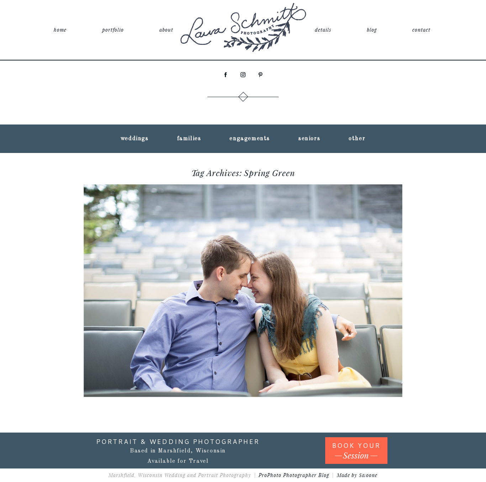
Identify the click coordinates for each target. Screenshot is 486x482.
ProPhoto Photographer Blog (294, 475)
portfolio (113, 29)
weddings (135, 139)
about (166, 29)
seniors (309, 139)
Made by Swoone (357, 475)
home (60, 29)
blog (372, 29)
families (189, 139)
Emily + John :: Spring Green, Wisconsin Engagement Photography (241, 270)
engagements (249, 139)
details (323, 29)
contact (421, 29)
